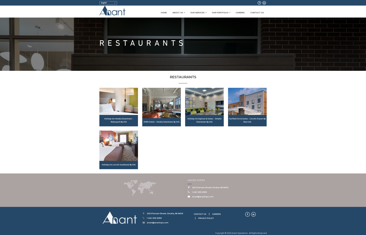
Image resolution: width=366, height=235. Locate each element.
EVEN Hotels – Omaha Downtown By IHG (162, 121)
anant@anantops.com (203, 197)
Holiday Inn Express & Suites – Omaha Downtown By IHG (204, 120)
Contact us (257, 12)
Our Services (197, 12)
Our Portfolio (220, 12)
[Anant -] (112, 11)
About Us (177, 12)
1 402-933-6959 (199, 192)
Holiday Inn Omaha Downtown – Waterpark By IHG (118, 120)
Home (164, 12)
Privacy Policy (206, 218)
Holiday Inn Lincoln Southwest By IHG (119, 164)
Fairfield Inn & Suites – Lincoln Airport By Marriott (247, 120)
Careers (240, 12)
